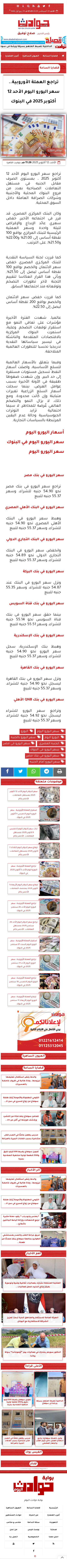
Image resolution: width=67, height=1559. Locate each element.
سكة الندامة (33, 1523)
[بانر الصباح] (33, 40)
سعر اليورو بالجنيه (24, 737)
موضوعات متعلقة (48, 781)
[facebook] (49, 6)
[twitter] (44, 6)
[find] (28, 6)
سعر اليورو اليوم (49, 731)
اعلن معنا (53, 1537)
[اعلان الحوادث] (41, 1050)
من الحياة (33, 1515)
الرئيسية (53, 1508)
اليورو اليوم (53, 737)
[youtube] (38, 6)
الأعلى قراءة (33, 1366)
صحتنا (53, 1530)
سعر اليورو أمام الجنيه (45, 762)
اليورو (25, 731)
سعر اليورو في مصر (17, 743)
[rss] (33, 6)
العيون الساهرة (30, 56)
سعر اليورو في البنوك (45, 749)
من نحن (13, 1530)
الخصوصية (33, 1537)
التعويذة (53, 1523)
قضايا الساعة (50, 56)
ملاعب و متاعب (13, 1523)
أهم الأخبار (33, 1253)
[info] (23, 6)
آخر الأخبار (33, 1170)
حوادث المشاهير (13, 1515)
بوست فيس (33, 1530)
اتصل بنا (13, 1537)
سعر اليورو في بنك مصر (43, 756)
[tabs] (17, 6)
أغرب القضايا (12, 56)
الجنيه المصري (49, 743)
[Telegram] (46, 772)
